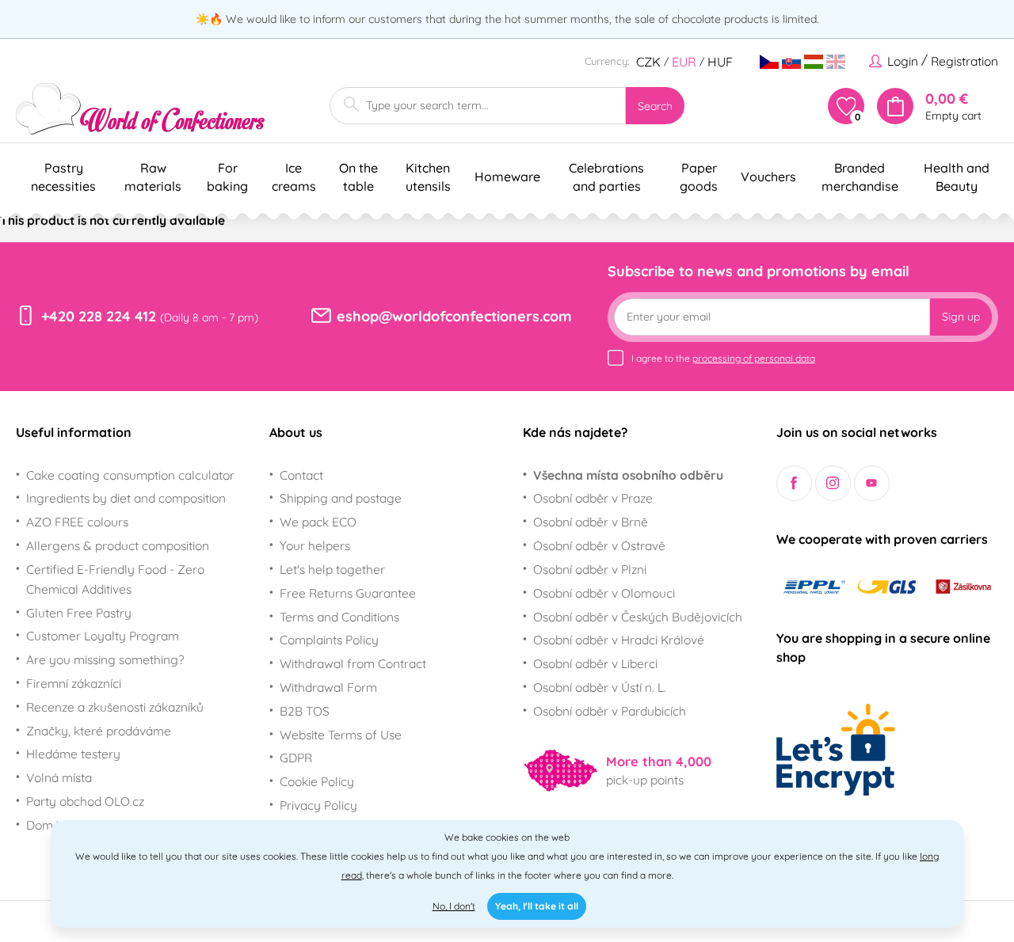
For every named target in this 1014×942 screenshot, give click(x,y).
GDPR (296, 757)
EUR (684, 62)
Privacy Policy (318, 805)
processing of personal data (753, 358)
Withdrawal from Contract (353, 663)
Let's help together (332, 569)
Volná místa (59, 777)
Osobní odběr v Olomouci (604, 593)
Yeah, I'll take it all (536, 906)
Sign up (961, 317)
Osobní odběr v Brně (590, 522)
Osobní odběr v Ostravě (599, 545)
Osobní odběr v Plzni (589, 569)
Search (655, 106)
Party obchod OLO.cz (85, 801)
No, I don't (454, 906)
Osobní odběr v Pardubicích (609, 711)
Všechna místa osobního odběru (628, 475)
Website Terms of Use (341, 735)
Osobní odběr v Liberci (595, 663)
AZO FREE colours (77, 522)
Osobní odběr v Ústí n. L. (599, 687)
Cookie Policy (317, 781)
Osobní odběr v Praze (593, 498)
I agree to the (723, 358)
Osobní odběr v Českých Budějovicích (637, 617)
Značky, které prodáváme (98, 731)
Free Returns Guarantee (348, 593)
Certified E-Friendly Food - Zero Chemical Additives (115, 579)
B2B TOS (305, 711)
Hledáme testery (73, 754)
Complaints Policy (329, 640)
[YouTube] (872, 483)
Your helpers (315, 545)
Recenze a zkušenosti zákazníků (115, 707)
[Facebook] (794, 483)
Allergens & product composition (117, 545)
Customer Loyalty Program (102, 636)
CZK (648, 62)
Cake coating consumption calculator (130, 475)
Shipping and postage (341, 498)
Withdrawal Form (328, 687)
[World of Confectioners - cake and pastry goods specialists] (140, 109)
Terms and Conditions (339, 617)
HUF (720, 62)
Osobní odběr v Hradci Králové (618, 640)
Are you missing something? (105, 659)
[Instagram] (833, 483)
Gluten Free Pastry (79, 613)
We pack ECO (318, 522)
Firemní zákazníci (73, 683)
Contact (301, 475)
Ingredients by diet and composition (126, 498)
